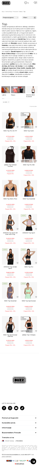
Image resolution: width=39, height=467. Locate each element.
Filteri (25, 17)
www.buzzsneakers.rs (13, 454)
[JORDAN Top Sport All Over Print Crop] (10, 222)
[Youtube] (16, 408)
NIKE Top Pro (28, 267)
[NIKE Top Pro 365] (28, 154)
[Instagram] (10, 408)
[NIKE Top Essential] (28, 188)
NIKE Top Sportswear (29, 301)
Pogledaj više (19, 9)
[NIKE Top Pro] (28, 256)
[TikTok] (22, 408)
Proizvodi (15, 11)
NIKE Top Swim (29, 131)
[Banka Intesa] (22, 461)
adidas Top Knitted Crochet (10, 165)
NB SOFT (28, 454)
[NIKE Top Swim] (28, 120)
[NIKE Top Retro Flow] (10, 188)
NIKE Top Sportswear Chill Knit (10, 335)
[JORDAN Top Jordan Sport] (10, 256)
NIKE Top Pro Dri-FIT (10, 131)
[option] (18, 91)
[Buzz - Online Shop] (6, 3)
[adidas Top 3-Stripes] (28, 324)
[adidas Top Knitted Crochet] (10, 154)
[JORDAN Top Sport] (28, 222)
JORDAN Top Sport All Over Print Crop (10, 233)
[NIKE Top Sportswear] (28, 290)
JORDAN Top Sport (29, 233)
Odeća (20, 11)
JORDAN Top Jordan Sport (10, 267)
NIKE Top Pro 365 (29, 165)
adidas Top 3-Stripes (28, 335)
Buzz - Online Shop (7, 11)
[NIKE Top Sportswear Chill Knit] (10, 324)
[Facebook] (4, 408)
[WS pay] (16, 461)
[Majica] (18, 89)
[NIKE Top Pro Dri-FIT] (10, 120)
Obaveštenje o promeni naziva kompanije (19, 6)
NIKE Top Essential (29, 199)
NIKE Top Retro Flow (10, 199)
